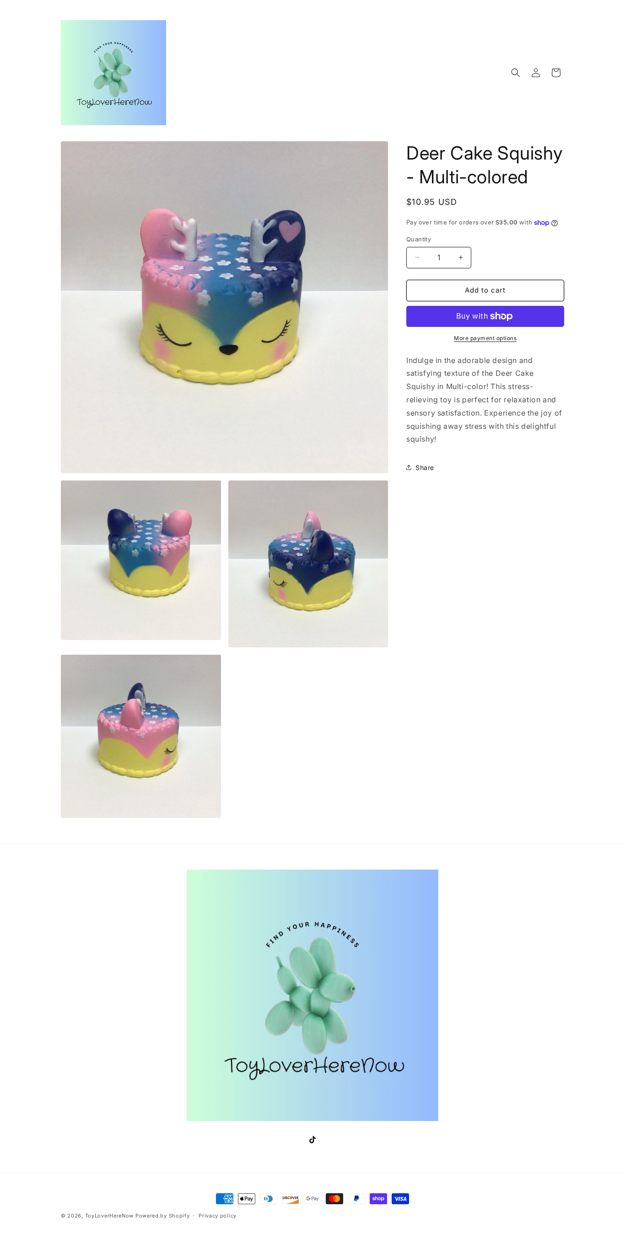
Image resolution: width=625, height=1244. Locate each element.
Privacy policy (218, 1215)
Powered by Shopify (162, 1215)
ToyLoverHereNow (109, 1215)
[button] (516, 73)
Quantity (418, 239)
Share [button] (424, 467)
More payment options (485, 338)
